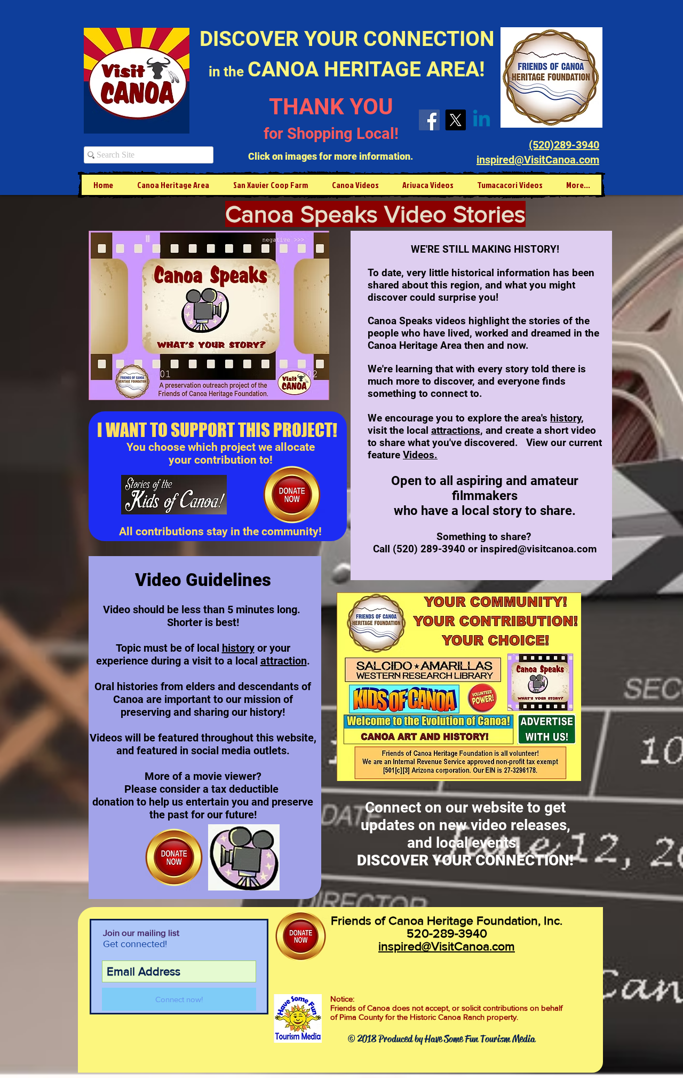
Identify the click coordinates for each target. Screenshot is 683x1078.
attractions (455, 430)
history (238, 648)
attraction (283, 660)
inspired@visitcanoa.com (538, 549)
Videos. (420, 455)
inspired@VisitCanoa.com (446, 946)
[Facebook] (429, 120)
